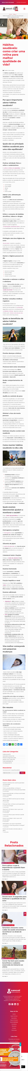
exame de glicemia (9, 546)
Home (10, 14)
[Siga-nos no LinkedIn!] (15, 1004)
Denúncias (14, 1030)
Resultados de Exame (8, 2)
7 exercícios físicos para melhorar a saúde (13, 814)
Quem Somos (14, 1016)
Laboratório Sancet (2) (8, 756)
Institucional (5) (7, 754)
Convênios (14, 1024)
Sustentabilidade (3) (8, 761)
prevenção (20, 307)
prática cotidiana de (12, 168)
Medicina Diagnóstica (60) (9, 757)
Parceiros (14, 1026)
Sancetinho (14, 1018)
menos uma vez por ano (16, 313)
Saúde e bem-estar (9, 70)
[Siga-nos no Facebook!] (9, 1004)
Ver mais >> (5, 879)
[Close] (20, 1044)
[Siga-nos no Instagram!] (12, 1004)
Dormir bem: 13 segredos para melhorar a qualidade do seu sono (14, 899)
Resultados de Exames (14, 1039)
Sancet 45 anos (14, 1020)
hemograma (7, 532)
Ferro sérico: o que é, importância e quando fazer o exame (13, 868)
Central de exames (21, 2)
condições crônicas (8, 311)
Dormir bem (6, 243)
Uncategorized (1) (7, 763)
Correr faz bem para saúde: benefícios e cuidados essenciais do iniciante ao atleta (13, 964)
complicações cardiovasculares (11, 226)
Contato (14, 1028)
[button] (24, 9)
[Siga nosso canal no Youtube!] (18, 1004)
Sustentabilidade (14, 1022)
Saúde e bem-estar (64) (9, 759)
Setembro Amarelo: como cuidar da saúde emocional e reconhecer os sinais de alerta (14, 931)
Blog (14, 14)
